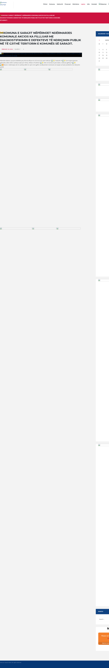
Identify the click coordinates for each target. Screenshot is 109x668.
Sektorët (60, 4)
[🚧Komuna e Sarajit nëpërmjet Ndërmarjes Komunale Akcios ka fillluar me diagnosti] (41, 55)
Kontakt (94, 4)
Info (88, 4)
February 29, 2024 (7, 49)
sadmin (18, 49)
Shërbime (75, 4)
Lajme (83, 4)
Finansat (68, 4)
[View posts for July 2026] (99, 40)
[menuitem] (103, 4)
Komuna (52, 4)
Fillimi (45, 4)
